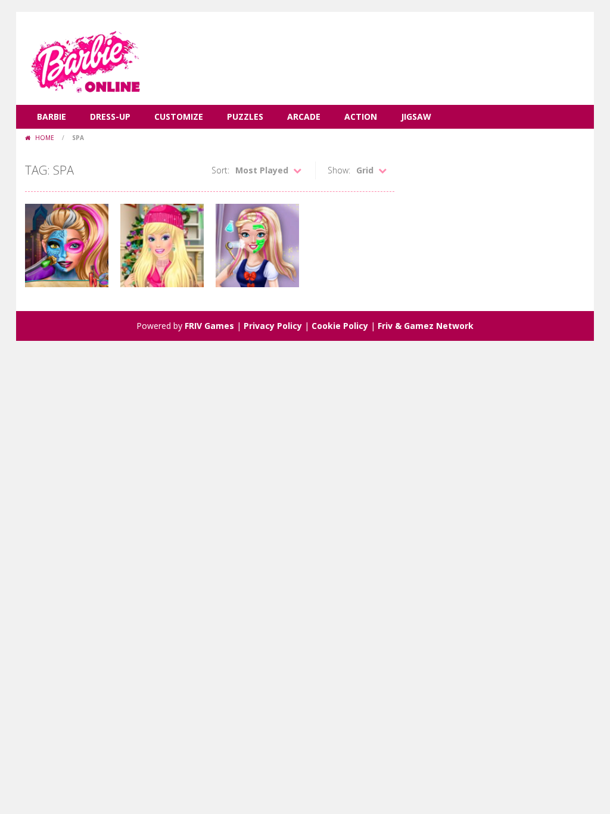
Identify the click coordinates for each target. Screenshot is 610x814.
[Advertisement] (368, 47)
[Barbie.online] (84, 57)
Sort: (220, 170)
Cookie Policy (340, 325)
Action (360, 116)
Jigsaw (416, 116)
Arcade (303, 116)
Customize (178, 116)
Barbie (51, 116)
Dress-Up (110, 116)
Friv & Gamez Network (426, 325)
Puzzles (245, 116)
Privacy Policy (273, 325)
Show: (339, 170)
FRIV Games (209, 325)
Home (44, 137)
